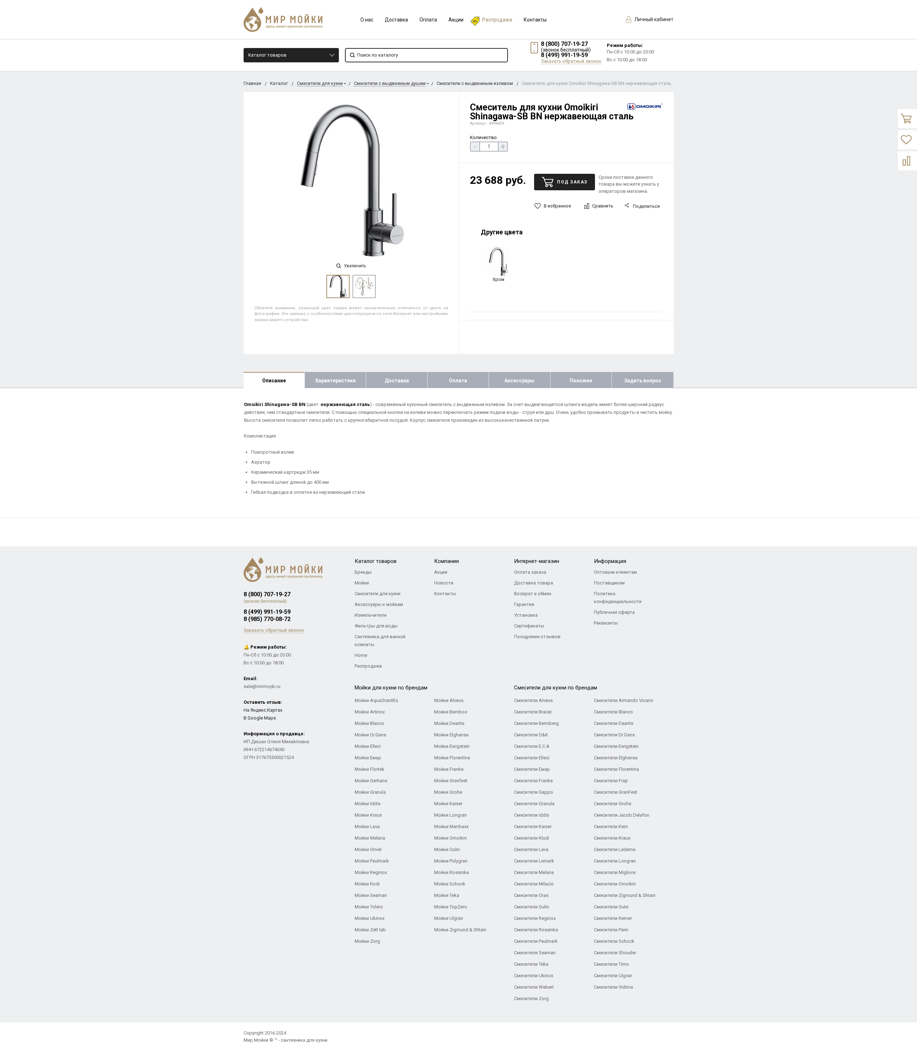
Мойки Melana (370, 838)
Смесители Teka (531, 964)
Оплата (428, 20)
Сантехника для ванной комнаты (380, 640)
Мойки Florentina (452, 757)
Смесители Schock (614, 941)
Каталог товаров (267, 55)
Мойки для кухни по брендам (391, 687)
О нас (366, 20)
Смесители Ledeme (614, 849)
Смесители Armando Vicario (623, 700)
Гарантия (524, 604)
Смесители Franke (533, 780)
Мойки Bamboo (450, 712)
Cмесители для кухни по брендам (555, 687)
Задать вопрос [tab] (642, 380)
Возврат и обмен (532, 593)
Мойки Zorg (367, 941)
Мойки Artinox (370, 712)
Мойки (362, 583)
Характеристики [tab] (335, 380)
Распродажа (497, 20)
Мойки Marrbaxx (451, 826)
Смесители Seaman (535, 952)
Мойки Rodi (367, 884)
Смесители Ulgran (613, 975)
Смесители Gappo (533, 792)
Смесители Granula (534, 803)
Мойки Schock (449, 884)
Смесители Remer (613, 918)
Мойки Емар (368, 757)
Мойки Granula (370, 792)
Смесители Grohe (612, 803)
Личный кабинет (653, 19)
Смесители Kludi (531, 838)
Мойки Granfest (450, 780)
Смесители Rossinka (536, 929)
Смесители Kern (611, 826)
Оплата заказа (530, 572)
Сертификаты (529, 626)
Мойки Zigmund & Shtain (460, 929)
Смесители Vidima (613, 987)
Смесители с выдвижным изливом (475, 83)
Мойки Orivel (368, 849)
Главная (252, 83)
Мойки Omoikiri (450, 838)
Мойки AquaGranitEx (376, 700)
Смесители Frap (611, 780)
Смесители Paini (611, 929)
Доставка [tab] (397, 380)
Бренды (363, 572)
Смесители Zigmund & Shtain (625, 895)
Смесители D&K (531, 734)
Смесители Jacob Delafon (621, 815)
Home (361, 655)
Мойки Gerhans (371, 780)
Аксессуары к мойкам (379, 604)
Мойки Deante (449, 723)
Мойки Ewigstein (452, 746)
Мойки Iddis (367, 803)
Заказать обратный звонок (571, 61)
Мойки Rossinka (451, 872)
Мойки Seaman (371, 895)
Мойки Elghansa (451, 734)
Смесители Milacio (534, 884)
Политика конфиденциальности (618, 597)
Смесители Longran (615, 861)
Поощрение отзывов (537, 636)
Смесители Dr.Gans (614, 734)
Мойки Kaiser (448, 803)
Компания (446, 561)
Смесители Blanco (613, 712)
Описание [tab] (274, 380)
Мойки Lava (367, 826)
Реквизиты (606, 623)
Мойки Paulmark (372, 861)
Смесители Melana (534, 872)
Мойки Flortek (369, 769)
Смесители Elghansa (616, 757)
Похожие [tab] (581, 380)
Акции (456, 20)
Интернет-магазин (536, 561)
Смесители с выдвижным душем (390, 83)
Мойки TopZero (450, 906)
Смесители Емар (532, 769)
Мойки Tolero (369, 906)
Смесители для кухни (320, 83)
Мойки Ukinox (369, 918)
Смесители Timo (611, 964)
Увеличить (354, 265)
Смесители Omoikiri (615, 884)
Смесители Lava (531, 849)
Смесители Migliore (614, 872)
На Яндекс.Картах (263, 710)
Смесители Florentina (616, 769)
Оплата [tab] (458, 380)
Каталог (279, 83)
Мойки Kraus (368, 815)
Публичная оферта (614, 612)
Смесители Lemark (534, 861)
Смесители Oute (611, 906)
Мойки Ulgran (448, 918)
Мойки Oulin (447, 849)
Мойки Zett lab (370, 929)
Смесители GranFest (615, 792)
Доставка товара (533, 583)
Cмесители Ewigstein (616, 746)
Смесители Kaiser (533, 826)
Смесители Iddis (531, 815)
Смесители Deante (613, 723)
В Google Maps (260, 718)
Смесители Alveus (533, 700)
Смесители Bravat (533, 712)
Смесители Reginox (535, 918)
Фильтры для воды (376, 626)
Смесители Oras (531, 895)
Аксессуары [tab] (519, 380)
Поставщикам (609, 583)
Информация (610, 561)
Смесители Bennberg (536, 723)
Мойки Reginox (371, 872)
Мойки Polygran (450, 861)
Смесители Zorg (531, 998)
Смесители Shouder (615, 952)
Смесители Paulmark (536, 941)
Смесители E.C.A (531, 746)
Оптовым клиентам (615, 572)
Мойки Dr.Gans (370, 734)
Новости (443, 583)
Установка (526, 615)
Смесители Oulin (531, 906)
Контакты (535, 20)
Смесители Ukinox (533, 975)
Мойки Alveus (449, 700)
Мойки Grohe (448, 792)
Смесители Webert (534, 987)
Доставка (396, 20)
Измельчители (371, 615)
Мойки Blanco (369, 723)
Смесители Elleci (531, 757)
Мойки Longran (450, 815)
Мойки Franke (449, 769)
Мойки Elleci (368, 746)
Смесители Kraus (612, 838)
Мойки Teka (446, 895)
